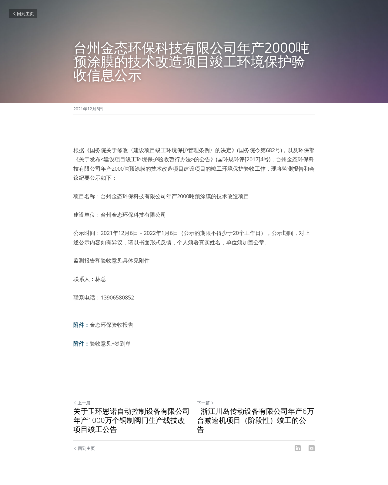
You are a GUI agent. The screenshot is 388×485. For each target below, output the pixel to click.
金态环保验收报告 (111, 324)
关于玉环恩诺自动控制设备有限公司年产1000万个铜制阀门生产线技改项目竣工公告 (131, 420)
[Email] (312, 448)
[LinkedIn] (298, 448)
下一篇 (203, 403)
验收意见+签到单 (110, 343)
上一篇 (84, 403)
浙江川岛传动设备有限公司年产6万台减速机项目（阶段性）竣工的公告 (255, 420)
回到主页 (25, 13)
